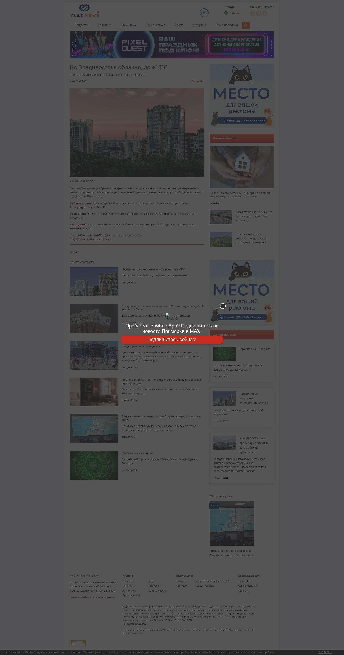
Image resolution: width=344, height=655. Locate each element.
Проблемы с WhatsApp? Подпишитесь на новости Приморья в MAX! (172, 328)
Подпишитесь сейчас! (172, 339)
